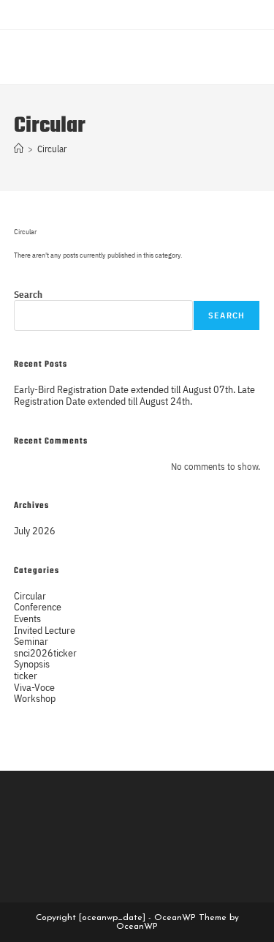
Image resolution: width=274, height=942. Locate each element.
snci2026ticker (45, 652)
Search (28, 294)
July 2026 (35, 530)
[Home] (18, 149)
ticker (25, 675)
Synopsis (32, 663)
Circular (51, 149)
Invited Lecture (44, 630)
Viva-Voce (34, 687)
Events (27, 618)
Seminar (31, 641)
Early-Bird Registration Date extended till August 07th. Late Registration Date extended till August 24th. (134, 395)
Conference (37, 606)
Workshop (35, 698)
